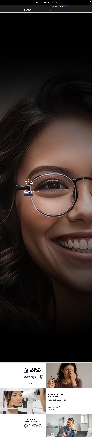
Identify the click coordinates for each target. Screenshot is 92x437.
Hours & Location (65, 10)
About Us (35, 10)
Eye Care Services (45, 10)
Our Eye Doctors (39, 10)
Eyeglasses (50, 10)
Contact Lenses (56, 10)
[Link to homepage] (27, 10)
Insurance (60, 10)
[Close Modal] (90, 1)
